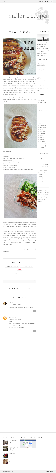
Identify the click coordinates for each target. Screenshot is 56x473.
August (41, 133)
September (42, 131)
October (42, 129)
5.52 (41, 161)
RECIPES (23, 273)
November (42, 127)
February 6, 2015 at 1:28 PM (15, 304)
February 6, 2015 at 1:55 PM (15, 319)
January (42, 172)
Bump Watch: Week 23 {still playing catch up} (13, 448)
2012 (40, 179)
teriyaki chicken (43, 170)
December (42, 125)
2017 (40, 119)
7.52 (41, 156)
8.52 (41, 150)
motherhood (40, 98)
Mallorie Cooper (14, 317)
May (41, 137)
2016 (40, 121)
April (41, 139)
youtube (43, 80)
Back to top (49, 471)
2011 (39, 181)
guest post (40, 105)
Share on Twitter (28, 266)
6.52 (41, 158)
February (42, 143)
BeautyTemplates (10, 471)
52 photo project (41, 100)
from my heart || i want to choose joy (44, 166)
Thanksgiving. (12, 453)
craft (45, 102)
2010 (40, 183)
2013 (40, 177)
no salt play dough (44, 153)
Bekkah (11, 302)
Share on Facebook (12, 266)
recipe (18, 273)
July (41, 135)
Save (20, 269)
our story (40, 102)
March (41, 141)
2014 (40, 174)
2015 (40, 123)
